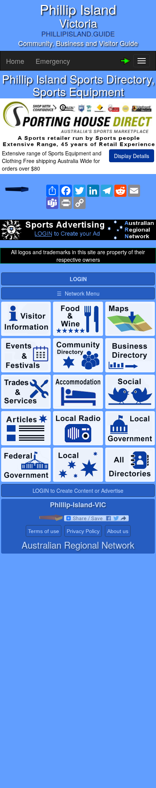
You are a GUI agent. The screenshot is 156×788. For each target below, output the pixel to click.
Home (15, 61)
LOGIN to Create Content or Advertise (78, 490)
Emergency (53, 61)
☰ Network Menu (78, 293)
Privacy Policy (83, 531)
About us (117, 531)
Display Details (131, 156)
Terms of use (43, 531)
